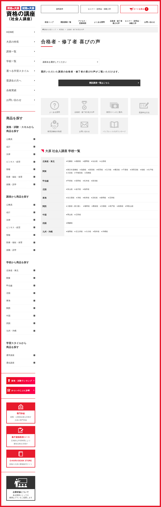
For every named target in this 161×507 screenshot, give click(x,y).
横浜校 (117, 170)
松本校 (86, 181)
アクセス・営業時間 (82, 22)
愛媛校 (70, 223)
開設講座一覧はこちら (99, 83)
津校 (79, 198)
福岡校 (70, 231)
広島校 (78, 215)
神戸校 (112, 206)
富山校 (70, 189)
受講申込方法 (144, 112)
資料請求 (59, 9)
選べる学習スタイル (17, 70)
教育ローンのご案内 (114, 112)
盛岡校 (86, 161)
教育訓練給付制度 (55, 131)
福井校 (86, 189)
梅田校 (87, 206)
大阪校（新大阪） (74, 206)
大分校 (88, 231)
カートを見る (140, 9)
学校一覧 (11, 61)
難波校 (95, 206)
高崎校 (88, 173)
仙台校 (95, 161)
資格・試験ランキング (21, 381)
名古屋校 (70, 198)
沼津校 (111, 198)
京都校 (103, 206)
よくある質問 (99, 22)
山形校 (103, 161)
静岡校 (103, 198)
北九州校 (79, 231)
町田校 (61, 29)
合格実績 (11, 90)
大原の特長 (12, 41)
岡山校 (70, 215)
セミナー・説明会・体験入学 (99, 9)
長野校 (78, 181)
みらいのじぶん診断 (20, 390)
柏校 (143, 170)
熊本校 (96, 231)
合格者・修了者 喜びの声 (84, 112)
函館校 (78, 161)
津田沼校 (134, 170)
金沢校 (78, 189)
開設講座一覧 (66, 22)
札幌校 (70, 161)
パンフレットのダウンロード (114, 131)
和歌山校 (129, 206)
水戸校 (150, 170)
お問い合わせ (13, 100)
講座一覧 (11, 51)
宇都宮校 (79, 173)
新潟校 (95, 181)
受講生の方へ (13, 80)
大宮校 (70, 173)
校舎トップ (49, 22)
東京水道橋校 (72, 170)
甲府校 (70, 181)
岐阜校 (86, 198)
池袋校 (83, 170)
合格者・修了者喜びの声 (116, 22)
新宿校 (92, 170)
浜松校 (95, 198)
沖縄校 (105, 231)
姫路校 (120, 206)
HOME (10, 32)
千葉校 (125, 170)
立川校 (108, 170)
